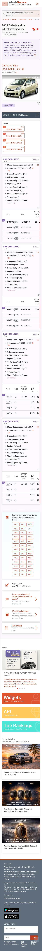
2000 (15, 549)
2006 (15, 541)
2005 (22, 541)
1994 (15, 558)
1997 (15, 553)
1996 (22, 553)
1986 (29, 566)
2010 (29, 533)
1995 (29, 553)
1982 (15, 574)
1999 (22, 549)
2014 (22, 528)
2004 (29, 541)
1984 (22, 570)
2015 (15, 528)
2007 (29, 537)
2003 (15, 545)
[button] (21, 13)
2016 (29, 524)
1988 (15, 566)
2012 (15, 533)
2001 (29, 545)
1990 (22, 562)
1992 (29, 558)
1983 (29, 570)
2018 (15, 524)
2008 (22, 537)
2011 (22, 533)
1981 (22, 574)
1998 (29, 549)
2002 (22, 545)
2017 (22, 524)
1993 (22, 558)
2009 (15, 537)
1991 (15, 562)
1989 (29, 562)
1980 (29, 574)
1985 (15, 570)
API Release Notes (24, 944)
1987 (22, 566)
